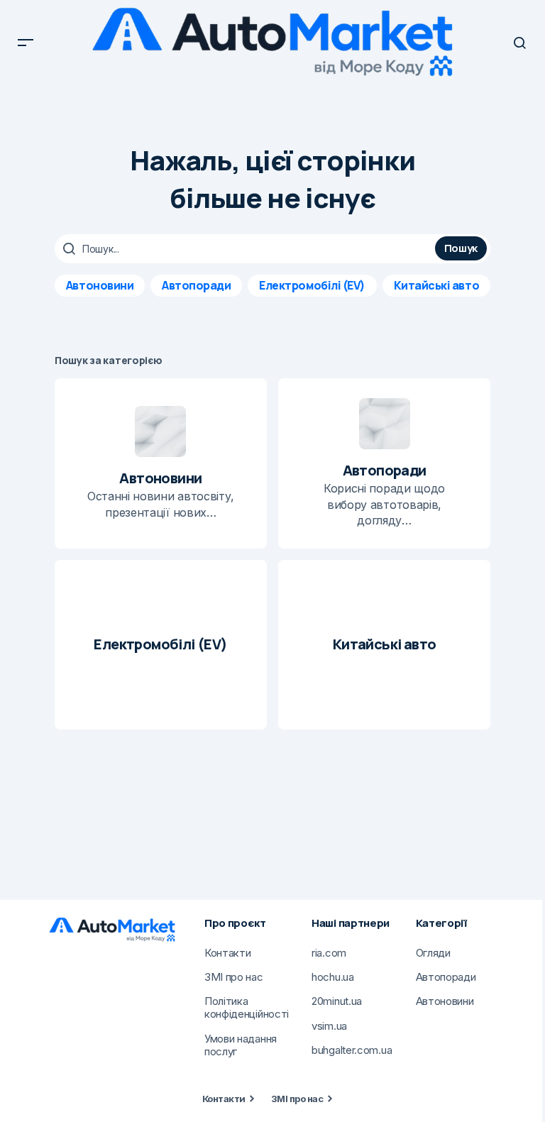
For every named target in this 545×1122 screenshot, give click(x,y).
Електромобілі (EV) (312, 285)
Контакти (224, 1098)
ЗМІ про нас (297, 1098)
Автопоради (196, 285)
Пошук (461, 248)
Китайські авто (436, 285)
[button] (26, 43)
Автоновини (99, 285)
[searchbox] (246, 249)
